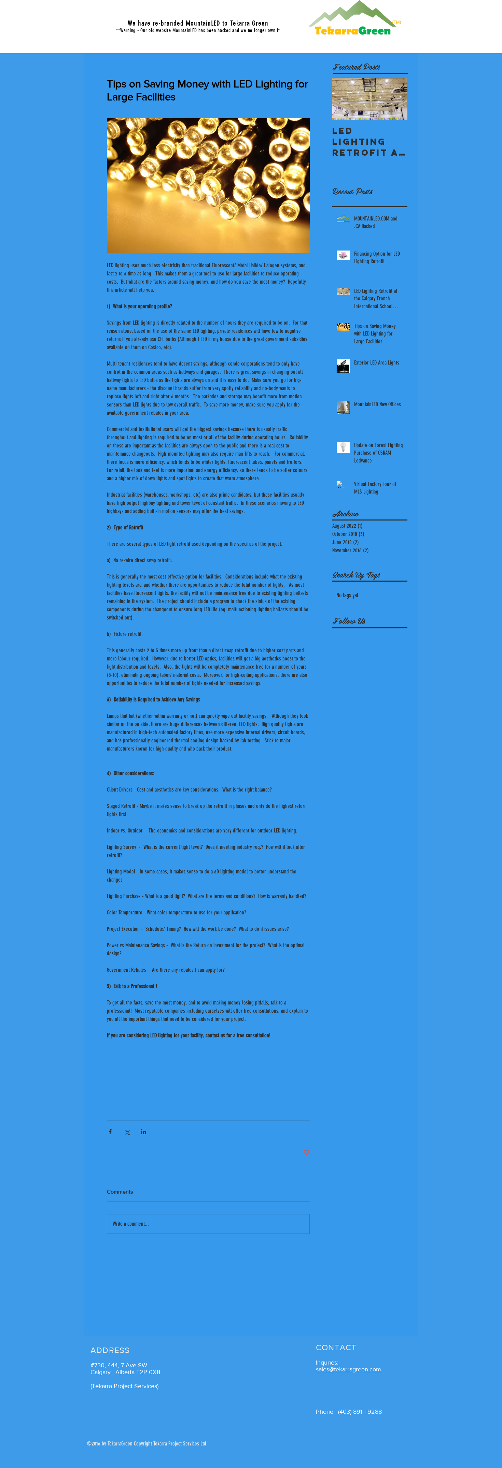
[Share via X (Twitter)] (127, 1131)
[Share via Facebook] (110, 1131)
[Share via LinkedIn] (143, 1131)
